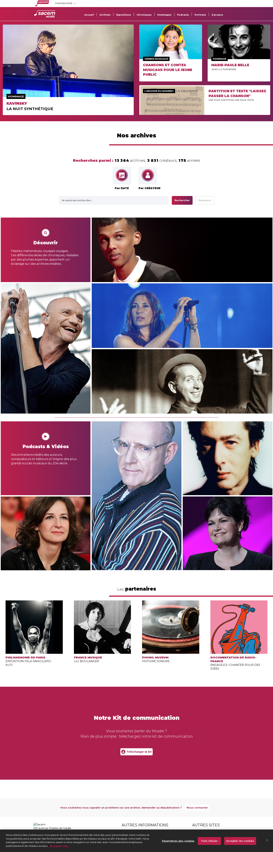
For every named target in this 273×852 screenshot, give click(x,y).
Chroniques (144, 14)
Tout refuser (209, 840)
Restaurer (204, 200)
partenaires (136, 589)
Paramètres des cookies (178, 840)
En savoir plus (59, 845)
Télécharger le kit (139, 751)
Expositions (123, 14)
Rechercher (182, 200)
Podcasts (183, 14)
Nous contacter (197, 807)
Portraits (200, 14)
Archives (105, 14)
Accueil (89, 14)
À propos (217, 14)
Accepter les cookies (240, 840)
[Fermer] (267, 840)
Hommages (164, 14)
